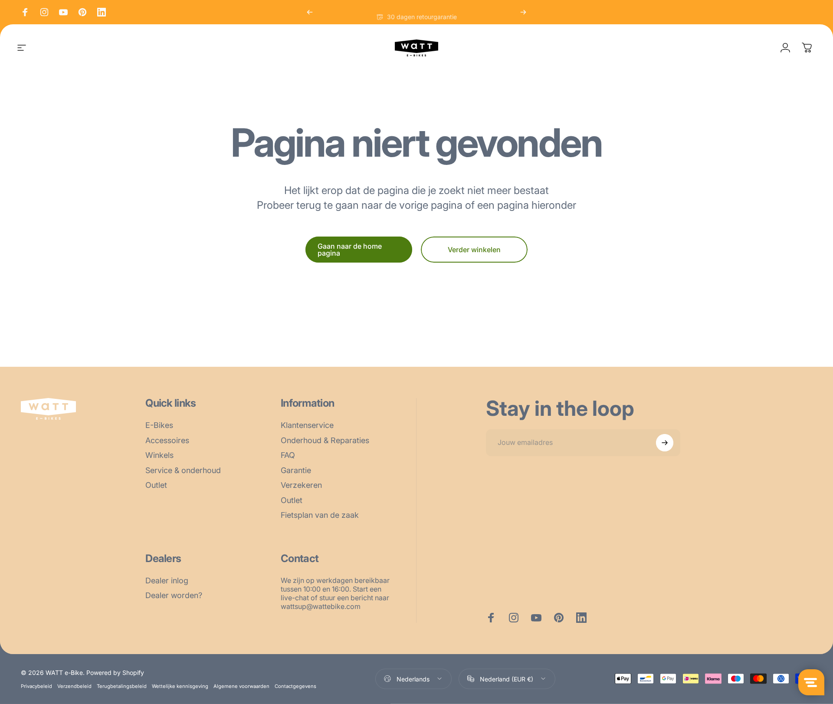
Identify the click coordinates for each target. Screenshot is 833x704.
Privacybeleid (36, 686)
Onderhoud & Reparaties (325, 440)
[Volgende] (523, 12)
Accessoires (167, 440)
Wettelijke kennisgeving (180, 686)
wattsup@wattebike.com (321, 606)
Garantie (296, 470)
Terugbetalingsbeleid (122, 686)
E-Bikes (159, 425)
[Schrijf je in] (664, 442)
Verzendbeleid (74, 686)
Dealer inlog (166, 580)
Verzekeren (301, 485)
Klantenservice (307, 425)
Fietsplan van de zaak (320, 515)
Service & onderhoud (183, 470)
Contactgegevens (295, 686)
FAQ (288, 455)
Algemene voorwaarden (241, 686)
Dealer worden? (173, 595)
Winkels (159, 455)
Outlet (156, 485)
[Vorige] (309, 12)
